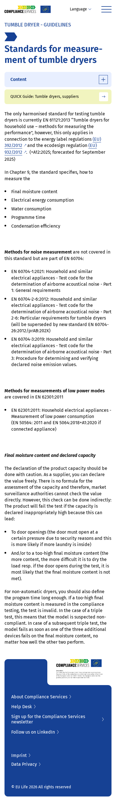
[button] (80, 9)
